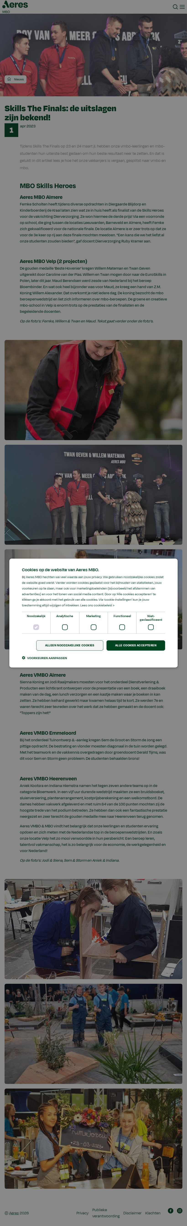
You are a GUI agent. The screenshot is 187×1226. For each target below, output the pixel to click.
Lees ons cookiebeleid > (97, 605)
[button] (44, 657)
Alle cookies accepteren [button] (135, 645)
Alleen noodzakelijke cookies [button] (69, 645)
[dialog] (93, 613)
